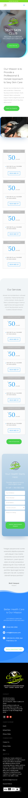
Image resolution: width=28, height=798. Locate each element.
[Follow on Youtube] (10, 717)
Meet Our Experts (11, 108)
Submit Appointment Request (15, 525)
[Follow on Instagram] (4, 716)
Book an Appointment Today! (14, 649)
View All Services (14, 441)
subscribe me (13, 45)
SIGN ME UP (14, 173)
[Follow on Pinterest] (7, 717)
